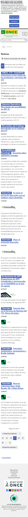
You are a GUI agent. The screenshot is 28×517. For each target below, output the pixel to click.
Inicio (3, 46)
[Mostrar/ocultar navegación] (25, 33)
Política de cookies (6, 13)
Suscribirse (7, 458)
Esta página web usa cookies (11, 2)
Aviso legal (14, 475)
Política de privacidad (14, 477)
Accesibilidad (14, 472)
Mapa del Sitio (14, 470)
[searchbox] (12, 40)
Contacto (14, 473)
